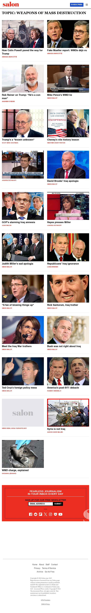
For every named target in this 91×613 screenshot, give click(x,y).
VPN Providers (45, 600)
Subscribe (76, 5)
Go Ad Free (49, 572)
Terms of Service (49, 568)
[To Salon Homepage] (11, 4)
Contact (54, 565)
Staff (47, 565)
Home (34, 565)
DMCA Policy (45, 604)
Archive (40, 572)
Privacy (37, 568)
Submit (57, 504)
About (41, 565)
